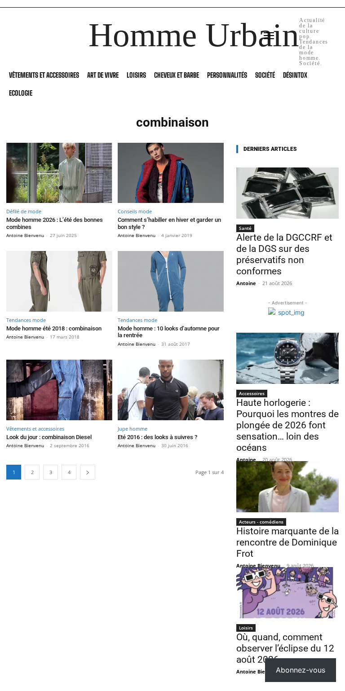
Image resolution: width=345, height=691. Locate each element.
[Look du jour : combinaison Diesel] (59, 390)
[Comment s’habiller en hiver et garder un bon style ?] (171, 173)
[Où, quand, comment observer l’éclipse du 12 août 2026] (287, 592)
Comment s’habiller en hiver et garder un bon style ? (169, 223)
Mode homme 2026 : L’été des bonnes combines (54, 223)
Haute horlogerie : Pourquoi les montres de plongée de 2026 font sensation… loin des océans (287, 425)
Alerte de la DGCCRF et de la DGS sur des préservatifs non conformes (284, 254)
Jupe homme (132, 428)
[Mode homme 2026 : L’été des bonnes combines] (59, 173)
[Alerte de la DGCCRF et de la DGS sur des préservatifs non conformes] (287, 193)
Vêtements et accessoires (35, 428)
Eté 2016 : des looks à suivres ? (157, 437)
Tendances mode (26, 319)
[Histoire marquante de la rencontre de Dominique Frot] (287, 486)
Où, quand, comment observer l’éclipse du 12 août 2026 (285, 648)
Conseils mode (135, 211)
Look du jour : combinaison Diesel (49, 437)
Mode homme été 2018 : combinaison (54, 328)
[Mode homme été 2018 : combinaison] (59, 281)
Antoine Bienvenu (25, 235)
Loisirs (246, 628)
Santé (245, 228)
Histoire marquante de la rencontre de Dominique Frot (287, 542)
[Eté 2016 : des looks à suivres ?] (171, 390)
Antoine (246, 283)
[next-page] (87, 472)
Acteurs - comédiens (261, 522)
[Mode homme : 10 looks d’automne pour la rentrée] (171, 281)
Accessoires (252, 393)
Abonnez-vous (300, 669)
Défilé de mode (23, 211)
